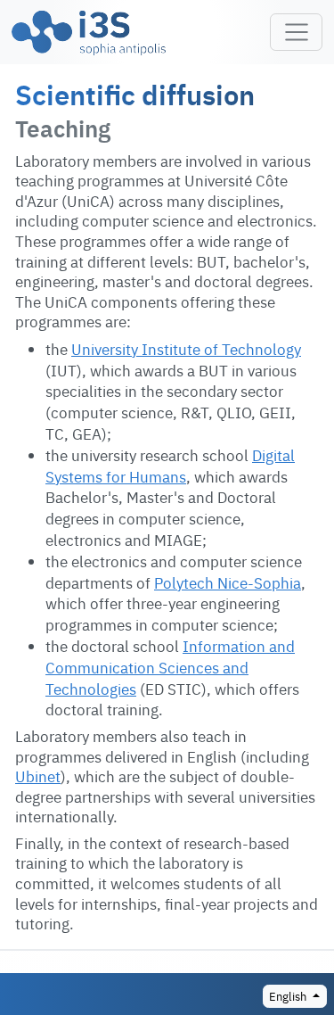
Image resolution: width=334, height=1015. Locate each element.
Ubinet (38, 775)
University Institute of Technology (186, 348)
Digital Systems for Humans (170, 465)
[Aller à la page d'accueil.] (89, 32)
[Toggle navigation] (296, 32)
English (289, 995)
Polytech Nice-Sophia (227, 582)
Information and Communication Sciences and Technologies (170, 666)
